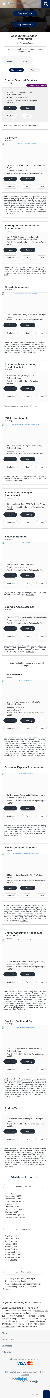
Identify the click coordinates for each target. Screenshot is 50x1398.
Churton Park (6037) (13, 1206)
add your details (8, 1326)
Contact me (11, 116)
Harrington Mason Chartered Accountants (22, 227)
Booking (28, 108)
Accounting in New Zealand (16, 1281)
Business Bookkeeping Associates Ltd (19, 494)
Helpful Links (8, 1339)
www (42, 187)
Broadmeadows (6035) (14, 1201)
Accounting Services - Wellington (25, 37)
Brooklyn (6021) (11, 1204)
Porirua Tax (12, 1108)
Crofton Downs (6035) (14, 1209)
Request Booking (25, 24)
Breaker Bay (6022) (12, 1198)
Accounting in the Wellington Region (19, 1278)
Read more (32, 125)
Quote (10, 108)
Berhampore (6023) (13, 1196)
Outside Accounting (17, 287)
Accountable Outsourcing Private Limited (20, 366)
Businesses (7, 1345)
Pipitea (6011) (10, 1260)
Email (27, 116)
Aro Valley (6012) (11, 1238)
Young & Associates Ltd (19, 606)
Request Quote (25, 13)
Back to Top (36, 1394)
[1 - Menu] (4, 4)
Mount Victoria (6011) (13, 1254)
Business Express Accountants (24, 767)
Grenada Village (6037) (14, 1217)
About (4, 1333)
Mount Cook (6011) (12, 1249)
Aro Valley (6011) (11, 1236)
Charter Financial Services (21, 80)
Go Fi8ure (11, 137)
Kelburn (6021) (11, 1246)
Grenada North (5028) (14, 1214)
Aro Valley (8, 1193)
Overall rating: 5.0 (14, 710)
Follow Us (6, 1352)
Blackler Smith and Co (18, 1021)
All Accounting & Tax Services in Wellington (22, 1283)
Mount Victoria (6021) (13, 1257)
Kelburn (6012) (11, 1244)
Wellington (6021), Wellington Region (21, 564)
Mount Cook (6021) (12, 1252)
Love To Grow (13, 674)
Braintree (36, 1359)
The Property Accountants (21, 847)
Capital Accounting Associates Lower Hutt (23, 934)
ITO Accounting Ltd (17, 418)
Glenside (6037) (11, 1212)
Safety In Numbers (16, 536)
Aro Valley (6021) (11, 1241)
